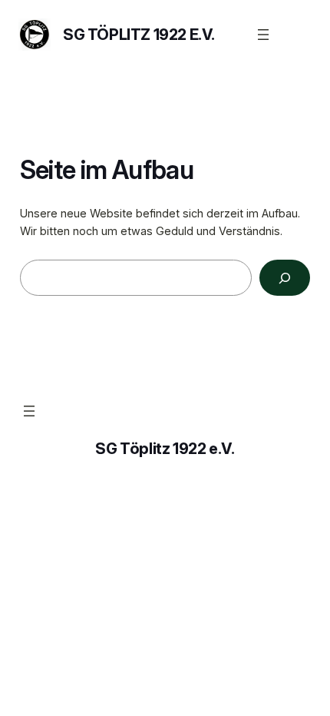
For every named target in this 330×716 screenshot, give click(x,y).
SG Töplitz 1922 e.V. (139, 34)
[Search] (285, 278)
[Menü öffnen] (263, 34)
